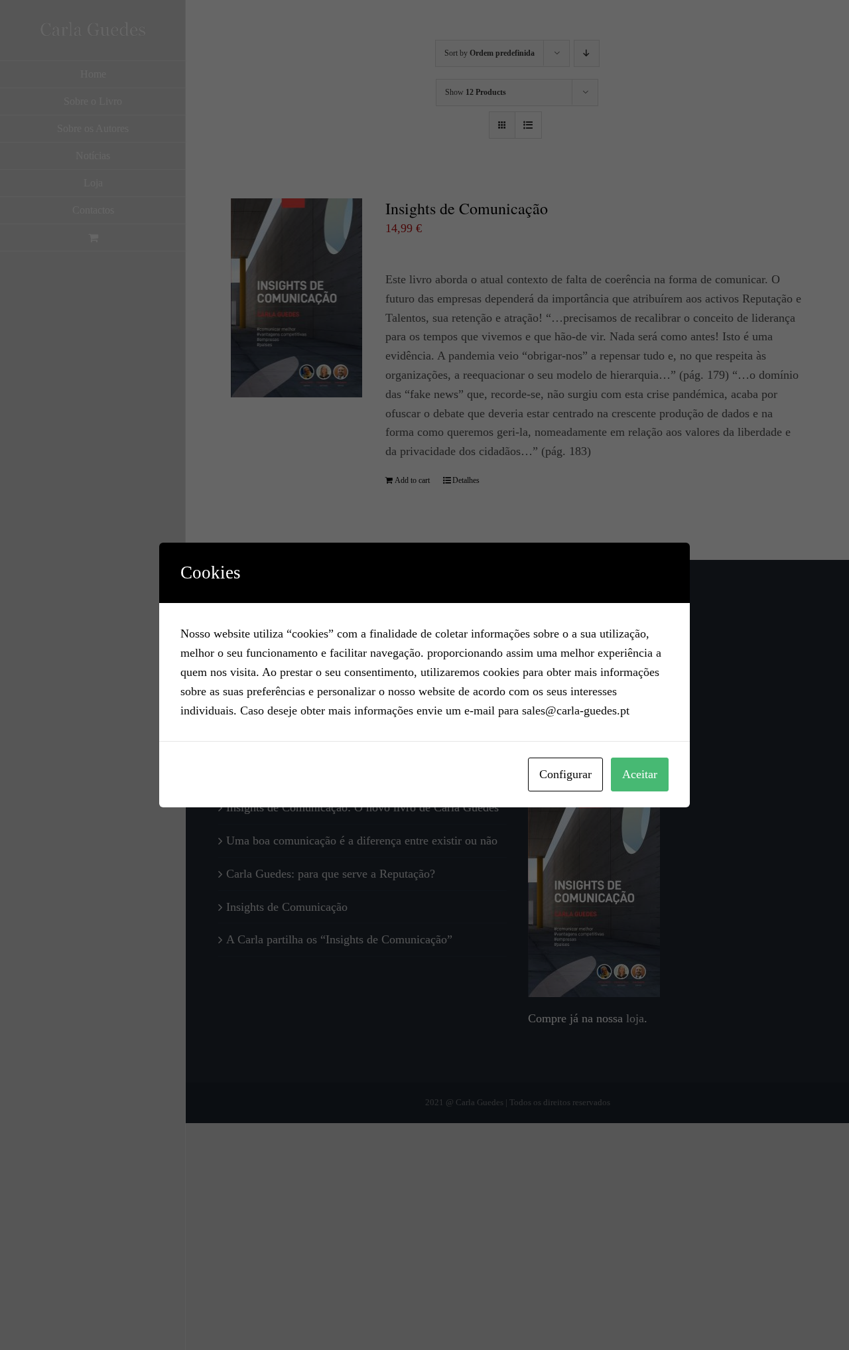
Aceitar (639, 774)
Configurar (565, 774)
